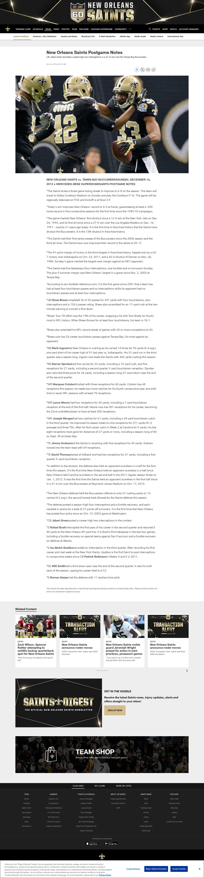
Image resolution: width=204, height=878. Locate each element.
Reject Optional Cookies (156, 869)
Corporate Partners (118, 803)
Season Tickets (86, 803)
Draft (146, 803)
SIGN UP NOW (115, 710)
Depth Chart (26, 808)
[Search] (150, 29)
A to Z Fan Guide (53, 812)
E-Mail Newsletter (146, 826)
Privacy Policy (105, 875)
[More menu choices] (130, 29)
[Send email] (148, 71)
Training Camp (146, 808)
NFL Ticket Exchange (86, 822)
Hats (174, 817)
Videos (146, 817)
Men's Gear (174, 799)
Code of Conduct (53, 822)
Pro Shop (174, 794)
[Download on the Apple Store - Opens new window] (92, 843)
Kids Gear (174, 808)
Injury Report (26, 812)
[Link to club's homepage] (7, 28)
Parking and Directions (53, 808)
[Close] (200, 869)
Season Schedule (86, 831)
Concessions (53, 803)
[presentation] (187, 671)
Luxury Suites (86, 808)
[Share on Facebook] (137, 71)
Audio (146, 822)
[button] (98, 671)
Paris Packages (86, 812)
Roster (26, 799)
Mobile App (146, 831)
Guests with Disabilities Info (86, 826)
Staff (118, 808)
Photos (146, 812)
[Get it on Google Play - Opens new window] (111, 844)
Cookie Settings (133, 869)
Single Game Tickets (86, 817)
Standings (26, 817)
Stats (26, 822)
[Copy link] (153, 70)
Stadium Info (53, 799)
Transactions (26, 826)
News (146, 799)
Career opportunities (118, 799)
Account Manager (86, 799)
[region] (102, 869)
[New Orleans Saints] (102, 856)
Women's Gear (174, 803)
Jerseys (174, 812)
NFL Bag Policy (53, 817)
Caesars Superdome (53, 826)
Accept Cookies (179, 869)
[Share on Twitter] (142, 71)
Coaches (26, 803)
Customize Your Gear (174, 822)
